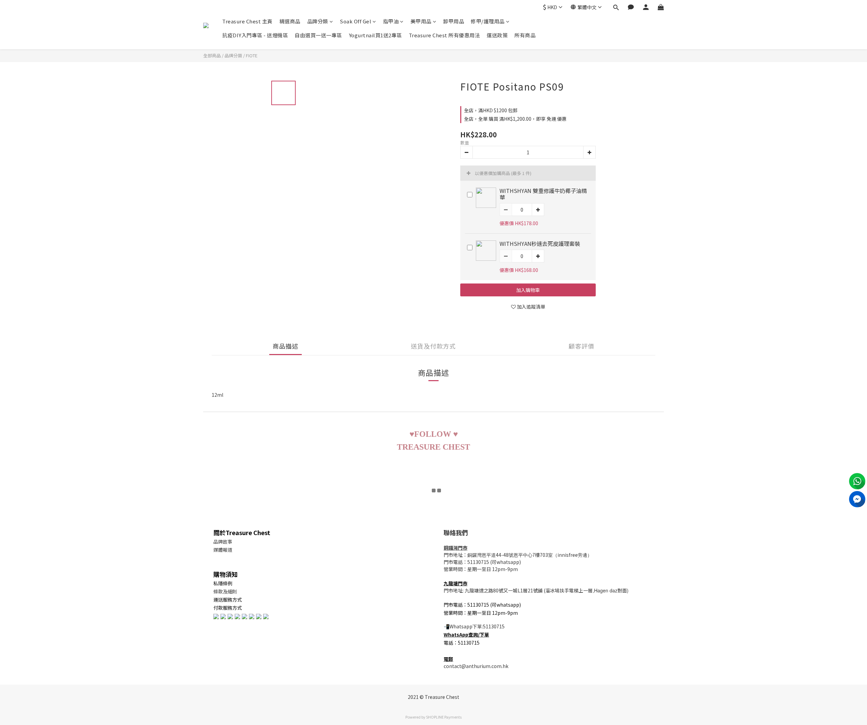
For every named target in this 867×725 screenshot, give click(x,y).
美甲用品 (420, 21)
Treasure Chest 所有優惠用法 (444, 35)
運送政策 (497, 35)
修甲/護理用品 (488, 21)
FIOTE (251, 55)
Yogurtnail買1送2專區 (375, 35)
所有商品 (524, 35)
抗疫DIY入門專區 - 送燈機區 (255, 35)
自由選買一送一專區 (318, 35)
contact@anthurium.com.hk (476, 666)
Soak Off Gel (355, 21)
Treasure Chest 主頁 (247, 21)
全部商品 (212, 55)
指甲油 (391, 21)
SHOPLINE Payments (444, 717)
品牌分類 (317, 21)
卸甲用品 (453, 21)
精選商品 (289, 21)
